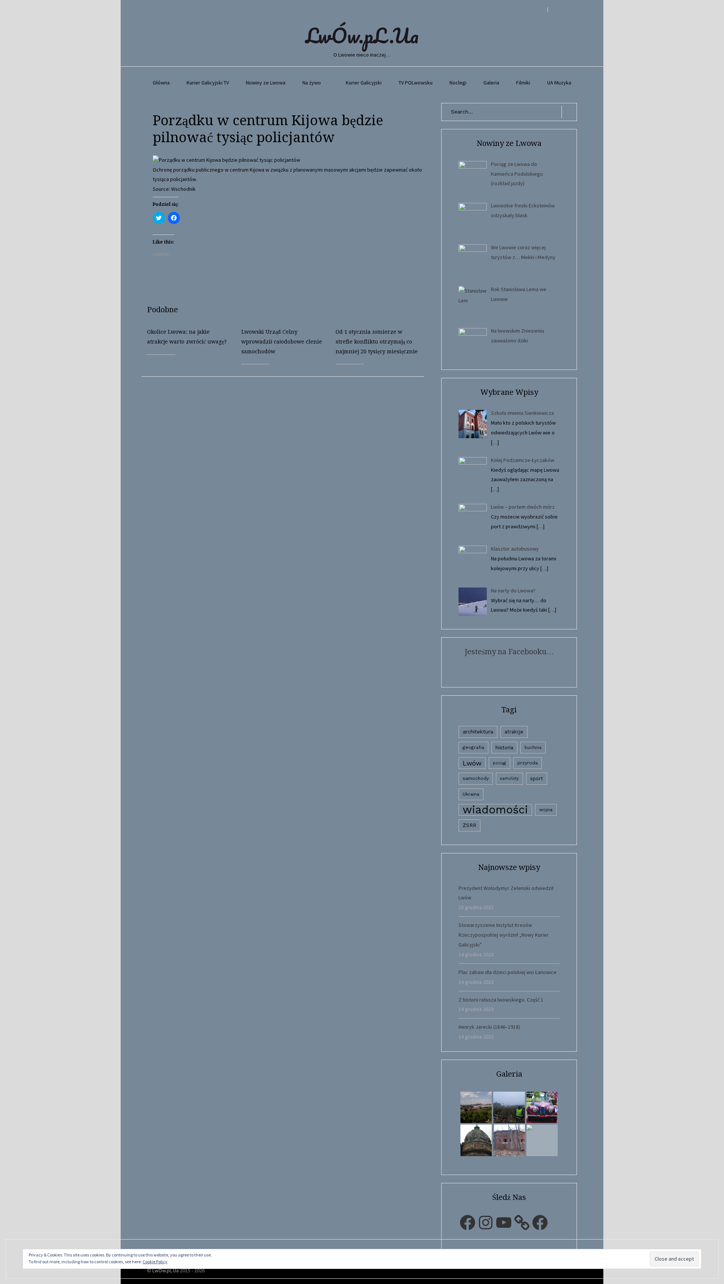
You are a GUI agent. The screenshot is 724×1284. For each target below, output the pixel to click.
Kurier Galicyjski (364, 82)
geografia (473, 747)
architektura (478, 732)
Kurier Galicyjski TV (208, 82)
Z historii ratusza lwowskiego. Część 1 (501, 999)
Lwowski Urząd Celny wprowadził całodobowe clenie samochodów (281, 341)
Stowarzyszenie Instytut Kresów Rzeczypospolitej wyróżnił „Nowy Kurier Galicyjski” (504, 935)
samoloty (509, 778)
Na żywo (311, 82)
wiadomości (495, 810)
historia (504, 747)
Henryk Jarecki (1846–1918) (489, 1026)
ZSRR (469, 825)
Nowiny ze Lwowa (265, 82)
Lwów (472, 763)
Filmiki (523, 82)
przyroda (527, 762)
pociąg (499, 763)
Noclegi (457, 82)
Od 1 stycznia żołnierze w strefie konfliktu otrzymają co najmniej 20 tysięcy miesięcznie (377, 341)
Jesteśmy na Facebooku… (509, 651)
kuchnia (533, 747)
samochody (476, 778)
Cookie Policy (155, 1261)
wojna (545, 809)
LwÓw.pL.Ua (362, 35)
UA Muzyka (559, 82)
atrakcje (514, 732)
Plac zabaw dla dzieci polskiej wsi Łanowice (508, 972)
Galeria (491, 82)
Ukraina (471, 794)
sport (536, 778)
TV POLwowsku (416, 82)
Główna (161, 82)
